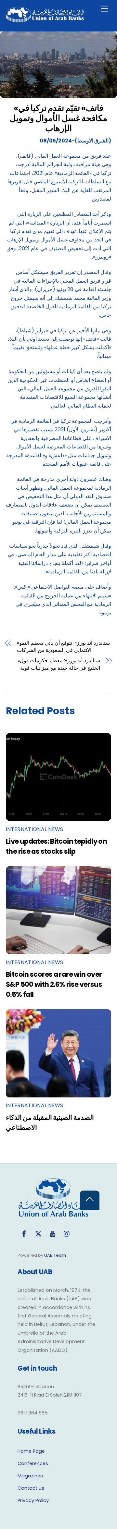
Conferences (33, 1463)
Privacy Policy (33, 1500)
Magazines (30, 1476)
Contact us (31, 1488)
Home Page (31, 1451)
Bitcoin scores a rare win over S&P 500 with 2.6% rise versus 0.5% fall (54, 984)
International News (34, 829)
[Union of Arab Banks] (45, 19)
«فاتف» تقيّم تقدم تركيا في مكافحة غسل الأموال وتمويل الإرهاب (58, 118)
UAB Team (55, 1255)
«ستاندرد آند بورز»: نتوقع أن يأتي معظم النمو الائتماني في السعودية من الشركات (63, 647)
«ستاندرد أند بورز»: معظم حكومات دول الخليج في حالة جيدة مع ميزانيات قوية (59, 664)
